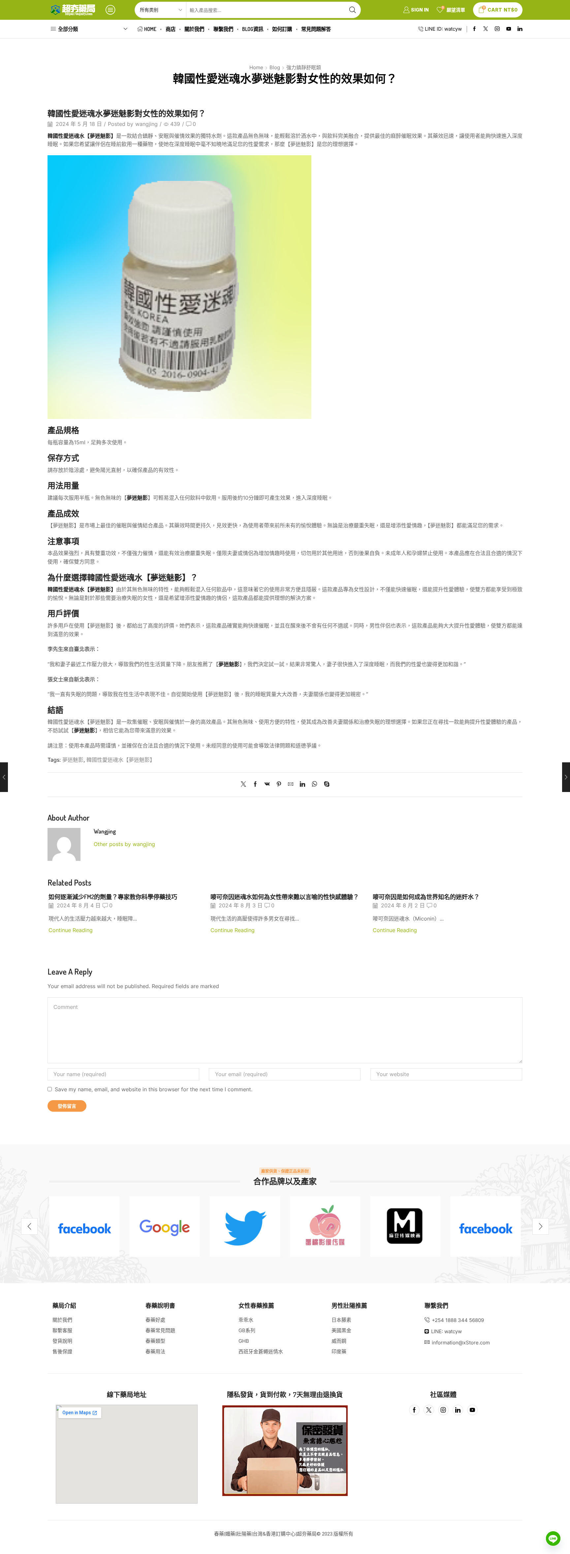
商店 (170, 29)
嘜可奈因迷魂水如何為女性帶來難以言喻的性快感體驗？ (284, 896)
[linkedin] (302, 784)
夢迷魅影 (72, 760)
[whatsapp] (314, 784)
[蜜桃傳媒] (325, 1226)
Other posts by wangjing (124, 844)
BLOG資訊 (252, 29)
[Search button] (353, 10)
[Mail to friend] (291, 784)
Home (150, 29)
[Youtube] (508, 29)
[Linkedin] (520, 29)
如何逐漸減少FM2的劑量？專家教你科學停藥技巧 (112, 896)
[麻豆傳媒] (405, 1226)
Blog (274, 67)
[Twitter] (485, 29)
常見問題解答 (316, 29)
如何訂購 (282, 29)
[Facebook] (474, 29)
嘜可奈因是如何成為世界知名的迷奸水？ (426, 896)
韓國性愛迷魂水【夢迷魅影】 (120, 760)
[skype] (325, 784)
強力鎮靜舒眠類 (303, 67)
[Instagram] (497, 29)
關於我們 (194, 29)
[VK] (267, 784)
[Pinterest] (279, 784)
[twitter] (245, 1226)
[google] (164, 1226)
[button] (29, 1226)
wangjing (146, 124)
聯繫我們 (223, 29)
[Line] (553, 1538)
